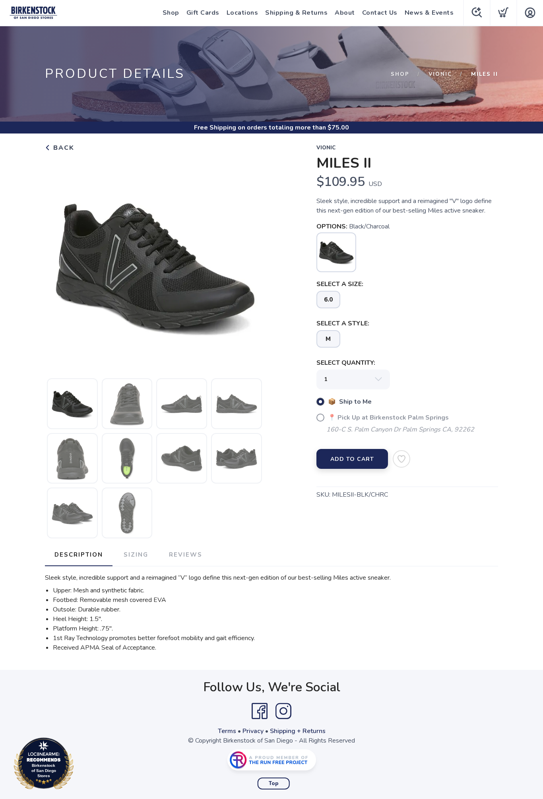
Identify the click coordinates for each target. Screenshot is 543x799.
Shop (171, 12)
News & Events (429, 12)
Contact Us (380, 12)
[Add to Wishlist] (401, 459)
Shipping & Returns (296, 12)
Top (274, 783)
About (345, 12)
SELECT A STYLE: (342, 323)
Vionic (440, 74)
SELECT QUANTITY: (345, 362)
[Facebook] (260, 711)
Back (62, 147)
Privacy (253, 731)
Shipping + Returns (298, 731)
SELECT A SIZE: (339, 284)
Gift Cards (202, 12)
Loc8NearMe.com (78, 765)
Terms (227, 731)
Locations (242, 12)
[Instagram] (283, 711)
